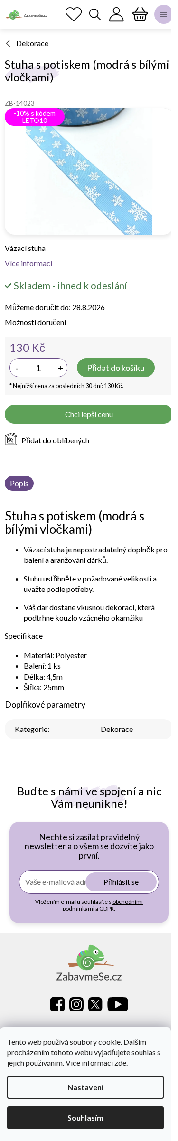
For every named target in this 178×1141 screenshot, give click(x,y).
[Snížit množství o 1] (17, 368)
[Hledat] (94, 14)
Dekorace (117, 728)
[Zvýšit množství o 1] (60, 368)
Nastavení (85, 1086)
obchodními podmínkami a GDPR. (103, 905)
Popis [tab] (19, 483)
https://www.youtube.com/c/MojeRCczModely (117, 1004)
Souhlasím (85, 1117)
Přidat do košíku (116, 367)
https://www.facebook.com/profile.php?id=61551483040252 (57, 1004)
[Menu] (163, 14)
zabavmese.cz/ (76, 1004)
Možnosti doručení (35, 322)
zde (120, 1062)
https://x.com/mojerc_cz (95, 1004)
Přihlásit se (121, 881)
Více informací (28, 263)
